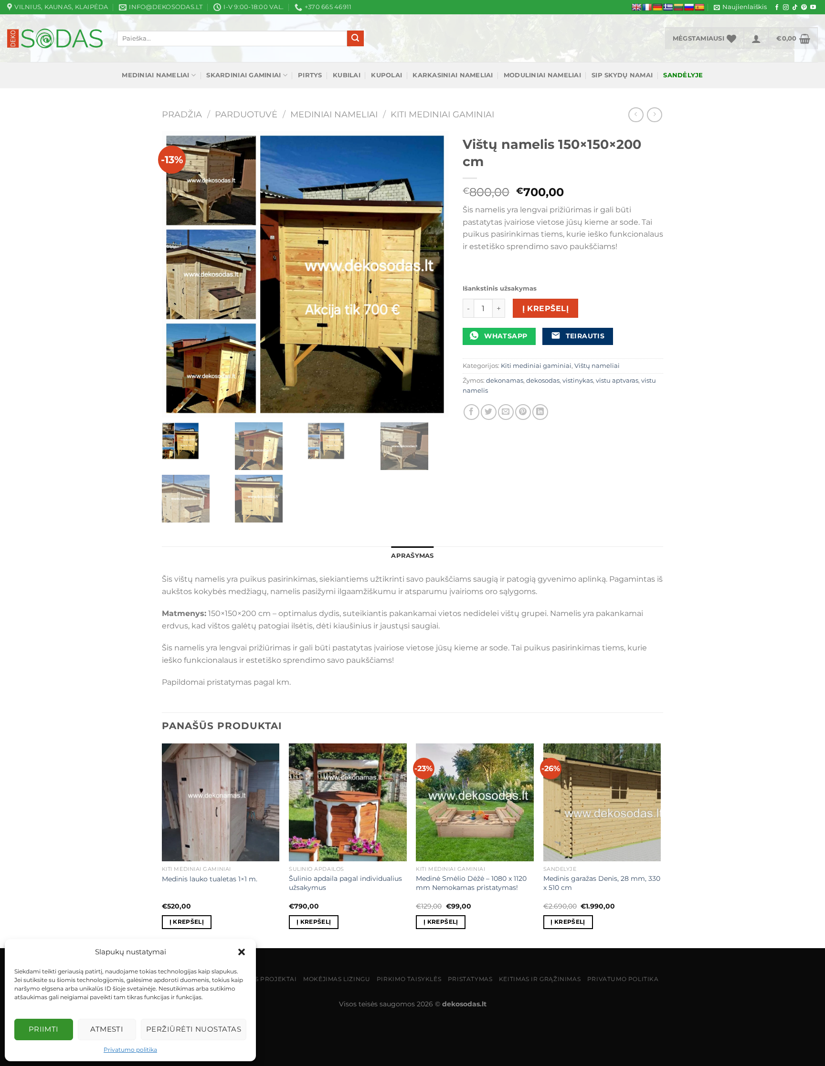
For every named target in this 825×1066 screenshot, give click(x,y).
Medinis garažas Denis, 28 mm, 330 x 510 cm (601, 883)
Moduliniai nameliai (542, 75)
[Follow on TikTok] (795, 7)
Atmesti (106, 1029)
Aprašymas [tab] (412, 555)
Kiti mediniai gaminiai (442, 114)
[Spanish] (699, 7)
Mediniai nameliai (155, 75)
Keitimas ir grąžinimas (540, 978)
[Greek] (668, 7)
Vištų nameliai (597, 365)
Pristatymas (470, 978)
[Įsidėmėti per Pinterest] (523, 412)
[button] (241, 952)
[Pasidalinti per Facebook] (471, 412)
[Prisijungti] (756, 38)
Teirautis (583, 336)
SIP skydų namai (622, 75)
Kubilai (346, 75)
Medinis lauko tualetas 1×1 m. (209, 879)
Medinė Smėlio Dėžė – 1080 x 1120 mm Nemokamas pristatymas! (471, 883)
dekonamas (504, 380)
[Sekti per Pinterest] (804, 7)
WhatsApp (505, 336)
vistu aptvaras (617, 380)
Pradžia (182, 114)
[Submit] (355, 39)
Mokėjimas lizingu (336, 978)
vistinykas (577, 380)
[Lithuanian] (678, 7)
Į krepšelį (545, 308)
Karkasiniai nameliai (452, 75)
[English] (636, 7)
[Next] (660, 844)
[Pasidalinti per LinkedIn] (540, 412)
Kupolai (386, 75)
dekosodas (543, 380)
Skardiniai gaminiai (243, 75)
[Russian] (689, 7)
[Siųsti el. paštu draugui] (506, 412)
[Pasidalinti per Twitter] (489, 412)
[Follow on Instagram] (786, 7)
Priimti (44, 1029)
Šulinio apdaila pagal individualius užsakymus (345, 883)
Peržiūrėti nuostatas (193, 1029)
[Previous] (162, 844)
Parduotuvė (246, 114)
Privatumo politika (130, 1049)
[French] (647, 7)
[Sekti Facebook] (777, 7)
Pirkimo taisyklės (409, 978)
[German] (657, 7)
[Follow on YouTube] (813, 7)
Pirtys (310, 75)
